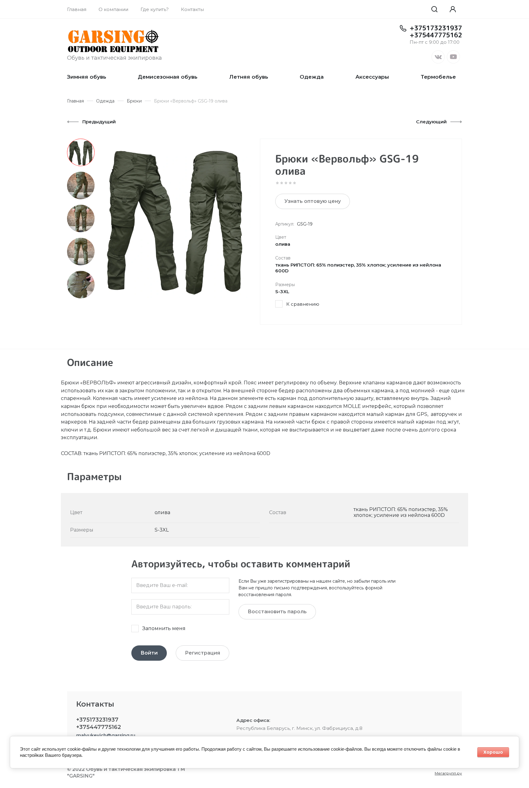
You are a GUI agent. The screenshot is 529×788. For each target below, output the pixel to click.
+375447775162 (436, 34)
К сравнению (302, 304)
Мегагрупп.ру (448, 773)
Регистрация (202, 653)
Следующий (431, 122)
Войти (149, 653)
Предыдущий (99, 122)
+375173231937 (436, 27)
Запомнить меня (164, 628)
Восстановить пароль (277, 611)
